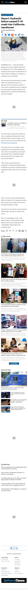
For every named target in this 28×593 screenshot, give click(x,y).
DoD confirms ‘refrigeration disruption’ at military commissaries (12, 473)
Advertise (3, 569)
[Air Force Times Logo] (10, 2)
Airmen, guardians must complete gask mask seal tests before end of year (13, 468)
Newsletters (17, 561)
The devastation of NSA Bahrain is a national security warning (13, 489)
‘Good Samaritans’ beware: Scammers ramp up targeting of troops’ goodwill (13, 305)
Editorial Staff (4, 575)
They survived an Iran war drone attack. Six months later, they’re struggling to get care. (13, 484)
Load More (14, 364)
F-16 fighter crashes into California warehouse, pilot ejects (16, 124)
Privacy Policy (4, 559)
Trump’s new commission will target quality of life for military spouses (14, 280)
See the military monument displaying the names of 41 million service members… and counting (19, 401)
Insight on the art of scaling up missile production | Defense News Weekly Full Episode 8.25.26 (18, 408)
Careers (17, 569)
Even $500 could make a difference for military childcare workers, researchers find (13, 354)
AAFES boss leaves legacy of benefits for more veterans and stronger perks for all (12, 254)
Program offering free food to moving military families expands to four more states (14, 330)
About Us (17, 571)
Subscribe (17, 559)
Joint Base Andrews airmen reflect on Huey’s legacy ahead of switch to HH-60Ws (13, 479)
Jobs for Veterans (19, 573)
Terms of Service (5, 561)
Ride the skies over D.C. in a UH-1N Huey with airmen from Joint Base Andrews (12, 388)
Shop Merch (18, 565)
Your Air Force (7, 15)
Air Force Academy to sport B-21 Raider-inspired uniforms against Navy (18, 394)
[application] (14, 379)
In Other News (5, 236)
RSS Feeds (17, 563)
